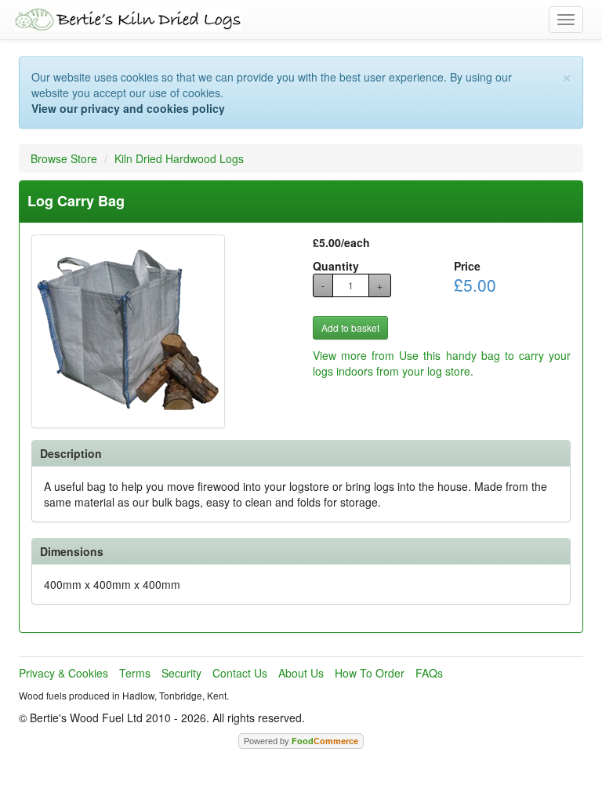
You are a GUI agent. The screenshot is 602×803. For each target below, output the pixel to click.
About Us (301, 673)
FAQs (429, 673)
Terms (134, 673)
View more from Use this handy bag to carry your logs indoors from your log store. (442, 363)
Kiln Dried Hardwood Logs (179, 158)
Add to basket (350, 327)
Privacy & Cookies (63, 673)
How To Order (369, 673)
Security (181, 673)
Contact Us (239, 673)
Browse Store (64, 158)
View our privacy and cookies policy (128, 108)
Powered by (301, 741)
